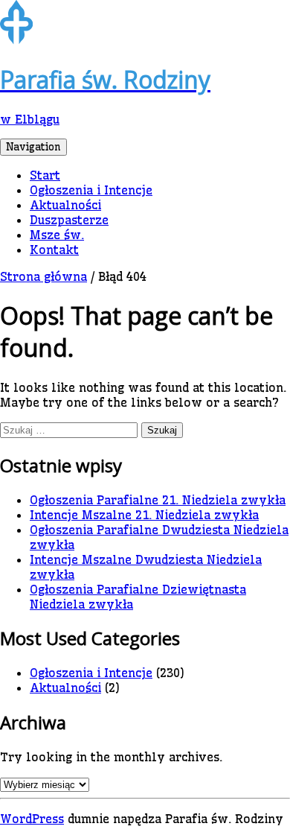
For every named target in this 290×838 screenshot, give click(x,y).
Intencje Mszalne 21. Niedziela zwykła (144, 514)
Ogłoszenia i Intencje (91, 189)
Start (45, 175)
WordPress (32, 818)
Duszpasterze (69, 219)
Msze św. (57, 234)
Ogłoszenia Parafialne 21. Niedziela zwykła (158, 499)
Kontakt (54, 249)
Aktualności (65, 204)
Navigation (33, 147)
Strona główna (43, 276)
